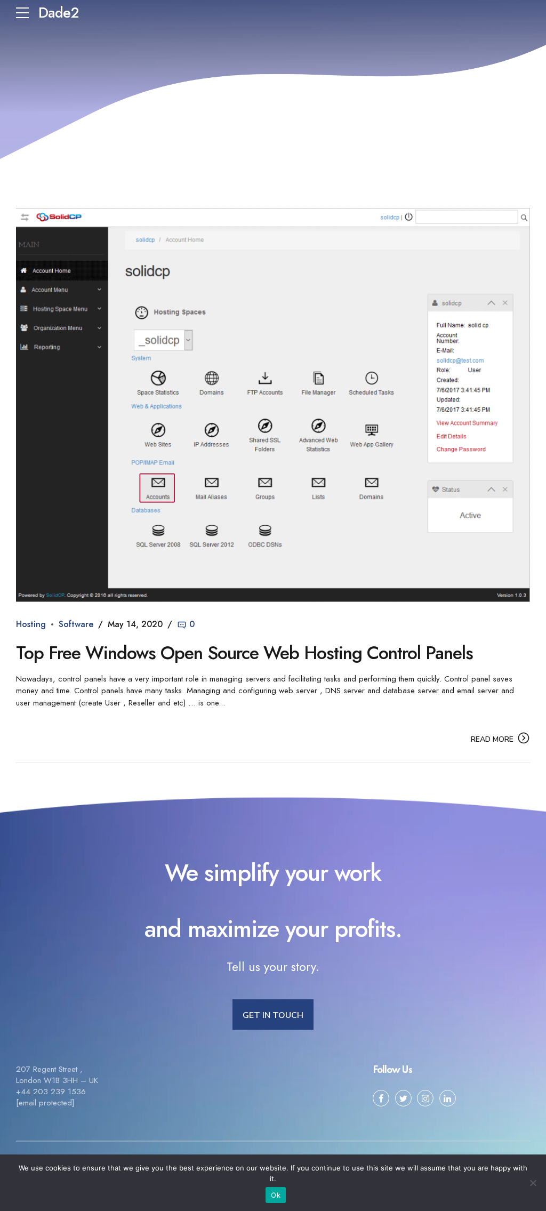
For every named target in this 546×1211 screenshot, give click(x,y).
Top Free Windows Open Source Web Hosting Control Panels (244, 653)
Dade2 (58, 12)
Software (76, 624)
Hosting (31, 624)
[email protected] (45, 1103)
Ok (275, 1195)
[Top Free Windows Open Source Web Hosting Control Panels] (273, 405)
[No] (532, 1182)
